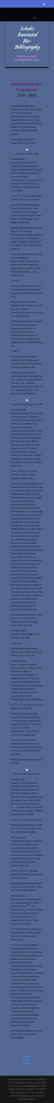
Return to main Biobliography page (27, 58)
